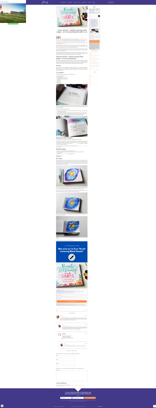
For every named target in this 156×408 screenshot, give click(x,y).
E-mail (57, 359)
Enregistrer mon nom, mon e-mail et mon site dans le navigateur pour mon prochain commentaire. (70, 368)
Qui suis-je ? (84, 2)
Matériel (90, 81)
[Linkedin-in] (101, 406)
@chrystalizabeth (64, 43)
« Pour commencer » (75, 143)
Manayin (61, 315)
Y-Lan (63, 324)
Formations (70, 2)
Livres (70, 28)
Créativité (90, 75)
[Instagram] (100, 406)
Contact (93, 2)
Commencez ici (63, 2)
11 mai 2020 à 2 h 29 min (64, 334)
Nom (57, 355)
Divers (90, 77)
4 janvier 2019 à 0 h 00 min (63, 316)
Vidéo (90, 85)
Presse (89, 2)
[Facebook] (57, 37)
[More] (60, 37)
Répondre (86, 315)
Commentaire (58, 370)
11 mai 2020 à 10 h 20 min (66, 344)
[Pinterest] (58, 37)
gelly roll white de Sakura (64, 153)
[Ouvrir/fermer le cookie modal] (2, 406)
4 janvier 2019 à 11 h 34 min (65, 325)
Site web (57, 363)
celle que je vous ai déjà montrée (82, 145)
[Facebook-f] (98, 406)
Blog (79, 2)
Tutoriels (73, 28)
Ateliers (75, 2)
